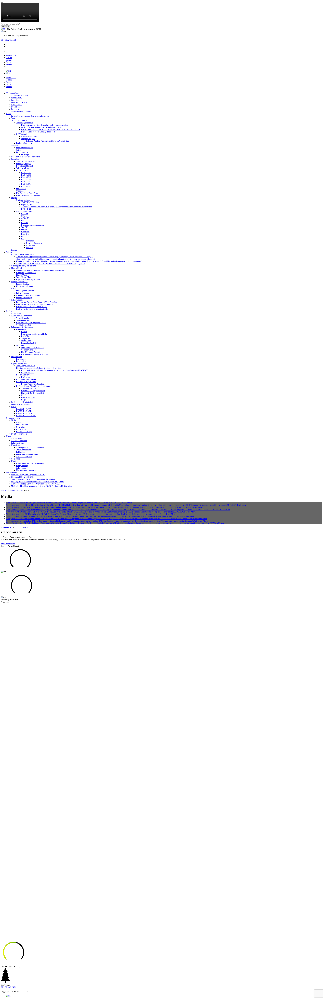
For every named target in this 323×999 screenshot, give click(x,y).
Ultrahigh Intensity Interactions (23, 266)
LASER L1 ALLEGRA (26, 416)
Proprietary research (24, 152)
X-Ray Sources (17, 300)
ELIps (23, 400)
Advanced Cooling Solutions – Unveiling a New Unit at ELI (35, 484)
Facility (9, 311)
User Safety (15, 461)
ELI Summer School (24, 170)
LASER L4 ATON (23, 409)
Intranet (9, 64)
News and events (13, 418)
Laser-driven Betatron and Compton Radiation (34, 304)
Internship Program (23, 164)
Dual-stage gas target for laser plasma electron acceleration (44, 125)
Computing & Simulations (21, 316)
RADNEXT (26, 209)
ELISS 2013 (26, 186)
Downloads (15, 107)
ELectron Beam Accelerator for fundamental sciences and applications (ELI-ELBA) (54, 370)
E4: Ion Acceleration (24, 375)
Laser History (16, 98)
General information (24, 456)
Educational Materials (24, 166)
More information (8, 544)
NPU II (24, 216)
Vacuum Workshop (28, 350)
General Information (19, 441)
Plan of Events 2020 (19, 102)
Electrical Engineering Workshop (34, 354)
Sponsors (14, 118)
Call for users (16, 438)
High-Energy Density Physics (28, 279)
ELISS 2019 (26, 173)
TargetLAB (25, 338)
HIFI (23, 220)
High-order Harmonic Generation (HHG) (32, 309)
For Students (21, 188)
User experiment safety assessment (30, 463)
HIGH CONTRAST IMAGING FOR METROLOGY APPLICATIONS (50, 129)
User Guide (15, 445)
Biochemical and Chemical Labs (34, 334)
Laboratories (21, 329)
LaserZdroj (25, 232)
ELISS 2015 (26, 182)
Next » (25, 527)
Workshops (20, 345)
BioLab (24, 332)
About (8, 114)
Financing (30, 241)
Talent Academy (22, 168)
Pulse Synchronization (25, 291)
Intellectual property (24, 143)
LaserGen (25, 236)
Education (15, 159)
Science (19, 150)
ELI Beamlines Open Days (27, 193)
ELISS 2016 (26, 179)
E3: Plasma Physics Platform (27, 379)
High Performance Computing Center (31, 322)
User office (15, 459)
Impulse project (27, 204)
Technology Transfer (19, 120)
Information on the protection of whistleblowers (30, 116)
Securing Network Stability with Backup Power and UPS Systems (37, 481)
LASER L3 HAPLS (24, 411)
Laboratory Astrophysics (26, 273)
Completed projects (29, 136)
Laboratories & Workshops (22, 327)
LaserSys (25, 234)
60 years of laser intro (19, 95)
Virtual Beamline (23, 318)
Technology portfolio (24, 123)
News (18, 422)
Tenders (9, 60)
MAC (23, 395)
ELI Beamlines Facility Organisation (25, 157)
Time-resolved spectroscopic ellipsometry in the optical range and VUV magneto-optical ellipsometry (56, 259)
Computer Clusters (23, 325)
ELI (22, 238)
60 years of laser (12, 93)
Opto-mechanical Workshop (32, 347)
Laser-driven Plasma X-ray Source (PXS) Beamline (36, 302)
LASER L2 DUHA (24, 413)
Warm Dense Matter (24, 277)
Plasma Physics (17, 268)
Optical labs (26, 341)
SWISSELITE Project (30, 202)
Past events (15, 109)
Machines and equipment (26, 470)
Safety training (22, 466)
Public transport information (27, 454)
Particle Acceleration (19, 282)
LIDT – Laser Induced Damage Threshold (38, 132)
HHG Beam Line (28, 397)
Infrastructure (16, 357)
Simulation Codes (23, 320)
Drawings (25, 154)
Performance (21, 359)
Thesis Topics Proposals (25, 161)
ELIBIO (24, 223)
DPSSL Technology (24, 297)
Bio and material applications (22, 254)
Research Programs (34, 243)
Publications (11, 55)
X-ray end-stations (28, 388)
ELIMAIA (25, 377)
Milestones (30, 245)
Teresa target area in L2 (25, 366)
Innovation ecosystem (24, 148)
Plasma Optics (22, 275)
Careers (9, 58)
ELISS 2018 (26, 175)
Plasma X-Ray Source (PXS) (32, 393)
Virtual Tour (16, 313)
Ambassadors (16, 104)
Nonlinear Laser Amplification (28, 295)
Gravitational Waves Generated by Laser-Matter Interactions (40, 270)
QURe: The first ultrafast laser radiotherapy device (41, 127)
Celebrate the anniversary (21, 111)
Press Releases (22, 425)
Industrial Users (17, 443)
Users (8, 436)
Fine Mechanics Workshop (32, 352)
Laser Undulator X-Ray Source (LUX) (31, 307)
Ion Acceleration (22, 284)
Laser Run (15, 100)
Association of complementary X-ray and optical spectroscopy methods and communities (56, 207)
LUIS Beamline (27, 372)
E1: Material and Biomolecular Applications (33, 386)
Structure (29, 248)
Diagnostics (20, 361)
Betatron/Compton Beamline (32, 384)
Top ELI (24, 227)
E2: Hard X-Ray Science (26, 382)
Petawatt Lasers (22, 293)
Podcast (14, 250)
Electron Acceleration (24, 286)
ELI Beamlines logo (24, 431)
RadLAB (25, 336)
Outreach (19, 191)
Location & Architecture (20, 404)
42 (21, 527)
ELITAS (24, 213)
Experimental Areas (19, 363)
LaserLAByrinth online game (28, 195)
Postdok (24, 229)
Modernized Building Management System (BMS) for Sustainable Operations (42, 486)
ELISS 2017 (26, 177)
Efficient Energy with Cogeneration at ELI (28, 475)
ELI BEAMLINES (8, 40)
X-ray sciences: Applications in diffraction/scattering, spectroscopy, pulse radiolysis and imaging (54, 257)
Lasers (13, 288)
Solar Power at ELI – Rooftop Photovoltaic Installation (33, 479)
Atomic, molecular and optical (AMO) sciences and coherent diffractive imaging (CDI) (50, 263)
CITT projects (21, 134)
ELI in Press (21, 429)
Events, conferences (19, 434)
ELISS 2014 (26, 184)
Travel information (23, 450)
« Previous (5, 527)
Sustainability (11, 472)
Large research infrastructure (32, 225)
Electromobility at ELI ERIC (22, 477)
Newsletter (20, 427)
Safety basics (21, 468)
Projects (14, 198)
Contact (9, 62)
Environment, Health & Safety (23, 402)
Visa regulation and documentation (30, 447)
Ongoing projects (28, 139)
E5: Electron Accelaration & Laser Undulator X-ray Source (39, 368)
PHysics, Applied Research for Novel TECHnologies (47, 141)
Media (13, 420)
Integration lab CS (28, 343)
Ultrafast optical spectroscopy (33, 391)
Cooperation (16, 145)
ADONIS (25, 218)
